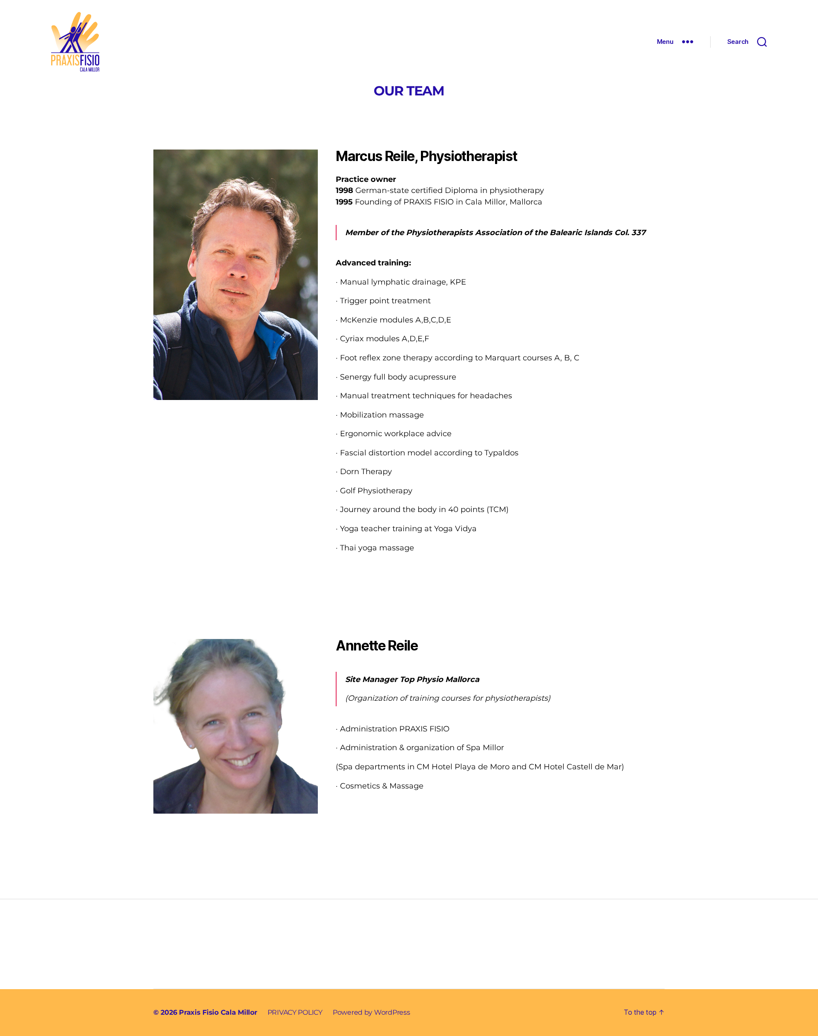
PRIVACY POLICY (295, 1012)
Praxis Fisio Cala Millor (218, 1012)
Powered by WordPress (371, 1012)
